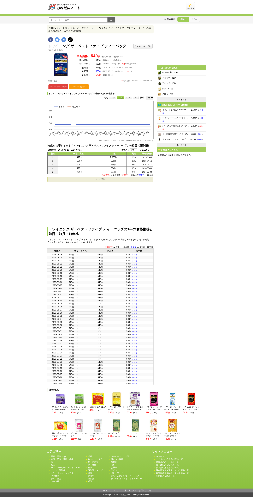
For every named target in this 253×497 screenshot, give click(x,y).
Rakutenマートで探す (58, 87)
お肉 (53, 465)
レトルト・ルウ (95, 459)
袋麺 (90, 456)
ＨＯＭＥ (160, 456)
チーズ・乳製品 (58, 470)
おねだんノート (125, 494)
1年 (135, 98)
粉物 (90, 467)
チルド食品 (56, 478)
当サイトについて (110, 490)
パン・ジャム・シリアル (62, 473)
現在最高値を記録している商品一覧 (172, 473)
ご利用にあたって (128, 490)
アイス (114, 470)
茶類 (64, 28)
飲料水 (114, 462)
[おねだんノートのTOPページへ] (64, 10)
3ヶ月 (121, 98)
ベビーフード (117, 473)
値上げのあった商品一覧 (167, 467)
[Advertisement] (100, 203)
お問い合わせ (145, 490)
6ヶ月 (128, 98)
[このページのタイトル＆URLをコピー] (70, 39)
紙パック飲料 (117, 459)
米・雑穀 (92, 465)
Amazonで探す (79, 87)
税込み (194, 19)
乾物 (90, 473)
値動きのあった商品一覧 (167, 462)
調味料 (91, 476)
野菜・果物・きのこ (60, 456)
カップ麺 (55, 481)
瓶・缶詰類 (93, 462)
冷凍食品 (55, 476)
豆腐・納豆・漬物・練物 (62, 459)
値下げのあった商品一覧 (167, 465)
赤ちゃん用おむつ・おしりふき (125, 476)
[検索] (111, 19)
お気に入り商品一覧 (165, 476)
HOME (54, 28)
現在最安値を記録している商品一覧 (172, 470)
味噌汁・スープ (95, 470)
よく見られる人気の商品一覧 (169, 459)
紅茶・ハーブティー (80, 28)
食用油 (91, 478)
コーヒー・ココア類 (120, 456)
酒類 (113, 465)
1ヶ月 (113, 98)
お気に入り (190, 8)
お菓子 (114, 467)
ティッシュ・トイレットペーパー (126, 478)
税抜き (183, 19)
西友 (55, 81)
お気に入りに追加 (144, 46)
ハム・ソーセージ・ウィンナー (65, 467)
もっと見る (100, 179)
